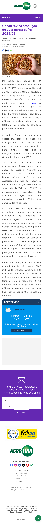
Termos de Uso (16, 487)
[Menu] (8, 6)
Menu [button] (37, 18)
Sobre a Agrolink (21, 470)
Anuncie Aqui (21, 473)
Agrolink (6, 45)
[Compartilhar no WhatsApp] (11, 50)
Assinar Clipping (21, 481)
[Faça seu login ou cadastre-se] (35, 6)
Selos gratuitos (21, 478)
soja (34, 103)
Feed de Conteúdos (21, 476)
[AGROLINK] (22, 6)
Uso (19, 512)
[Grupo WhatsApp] (38, 518)
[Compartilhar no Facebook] (3, 50)
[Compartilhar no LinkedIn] (8, 50)
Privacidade (28, 487)
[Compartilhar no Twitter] (6, 50)
